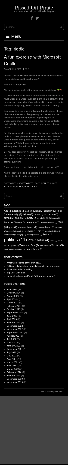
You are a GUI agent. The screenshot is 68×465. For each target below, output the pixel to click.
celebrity (50, 210)
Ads (8, 210)
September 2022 (15, 332)
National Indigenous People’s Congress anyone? (31, 276)
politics (15, 239)
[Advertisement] (34, 430)
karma (26, 231)
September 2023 (15, 312)
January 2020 (13, 375)
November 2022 (15, 329)
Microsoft (9, 187)
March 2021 (13, 362)
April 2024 (12, 299)
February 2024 (14, 306)
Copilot (45, 183)
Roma (53, 241)
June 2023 (12, 316)
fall (48, 218)
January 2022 (13, 345)
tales (15, 245)
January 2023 (13, 322)
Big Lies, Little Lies (16, 272)
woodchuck (30, 187)
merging (21, 235)
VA (6, 249)
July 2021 (11, 352)
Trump (57, 245)
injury (41, 227)
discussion (51, 214)
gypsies (22, 227)
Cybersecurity (13, 214)
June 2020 (12, 365)
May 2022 (12, 342)
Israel (49, 227)
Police (48, 234)
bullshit (38, 210)
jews (18, 231)
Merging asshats (34, 235)
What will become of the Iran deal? (24, 262)
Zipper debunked (17, 249)
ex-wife (41, 218)
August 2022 (13, 336)
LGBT (40, 231)
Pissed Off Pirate (34, 7)
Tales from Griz (29, 245)
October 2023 (13, 309)
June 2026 (12, 289)
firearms (55, 218)
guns (13, 227)
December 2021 (15, 349)
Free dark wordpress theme (52, 392)
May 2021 (12, 355)
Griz (27, 69)
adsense (18, 210)
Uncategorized (25, 183)
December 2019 (15, 379)
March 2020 (13, 369)
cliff (59, 211)
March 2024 (13, 302)
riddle (19, 187)
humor (53, 183)
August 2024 (13, 296)
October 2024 (13, 292)
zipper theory (33, 249)
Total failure (45, 245)
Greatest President (48, 223)
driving (9, 217)
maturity (49, 231)
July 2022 (11, 339)
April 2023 (12, 319)
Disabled (38, 215)
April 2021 (12, 359)
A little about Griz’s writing (19, 269)
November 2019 (15, 382)
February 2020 (14, 372)
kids (33, 231)
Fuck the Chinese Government (21, 222)
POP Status (38, 240)
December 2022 (15, 326)
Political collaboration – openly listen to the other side (33, 266)
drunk (19, 217)
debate (28, 214)
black (28, 211)
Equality (31, 217)
